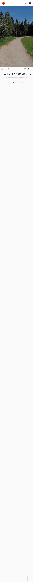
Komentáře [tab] (22, 82)
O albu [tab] (15, 82)
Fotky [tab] (9, 82)
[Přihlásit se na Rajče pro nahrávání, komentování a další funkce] (26, 3)
